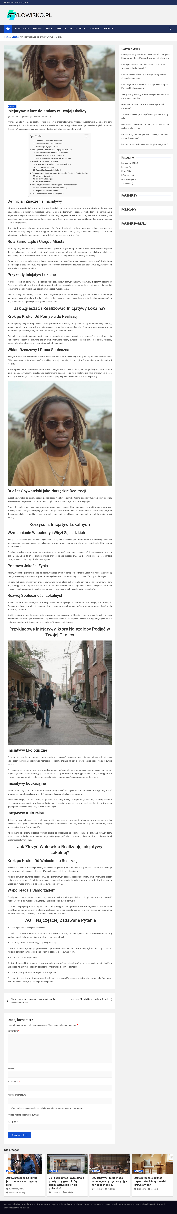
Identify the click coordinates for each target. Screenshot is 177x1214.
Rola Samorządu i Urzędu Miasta (49, 144)
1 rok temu (56, 1192)
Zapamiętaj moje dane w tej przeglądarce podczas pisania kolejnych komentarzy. (48, 1108)
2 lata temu (15, 117)
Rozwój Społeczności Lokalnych (48, 170)
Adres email (14, 1081)
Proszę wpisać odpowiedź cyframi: (23, 1115)
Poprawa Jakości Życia (45, 167)
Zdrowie (94, 28)
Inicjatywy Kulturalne (44, 182)
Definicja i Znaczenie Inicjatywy (49, 141)
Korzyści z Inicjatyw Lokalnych (45, 161)
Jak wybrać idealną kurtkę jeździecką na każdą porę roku (21, 1181)
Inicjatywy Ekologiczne (45, 176)
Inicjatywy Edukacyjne (44, 179)
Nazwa (11, 1068)
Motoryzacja (77, 28)
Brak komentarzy (43, 117)
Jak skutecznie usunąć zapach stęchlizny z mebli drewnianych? (150, 1181)
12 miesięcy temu (16, 1189)
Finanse (37, 28)
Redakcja (108, 28)
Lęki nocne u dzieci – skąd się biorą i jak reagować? (144, 144)
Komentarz (13, 1031)
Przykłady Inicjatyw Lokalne (47, 146)
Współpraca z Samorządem (47, 191)
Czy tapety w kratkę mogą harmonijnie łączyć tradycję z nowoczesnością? (109, 1181)
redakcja (28, 117)
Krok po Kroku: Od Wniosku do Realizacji (51, 188)
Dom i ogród (22, 28)
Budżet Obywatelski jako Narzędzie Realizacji (53, 158)
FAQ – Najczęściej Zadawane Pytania (47, 194)
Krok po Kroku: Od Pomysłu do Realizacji (52, 153)
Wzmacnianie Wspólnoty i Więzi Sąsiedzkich (53, 164)
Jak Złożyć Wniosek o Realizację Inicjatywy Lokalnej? (54, 185)
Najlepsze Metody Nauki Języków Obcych (89, 999)
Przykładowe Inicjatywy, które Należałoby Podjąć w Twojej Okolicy (60, 173)
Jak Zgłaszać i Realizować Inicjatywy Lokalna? (52, 150)
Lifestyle (61, 28)
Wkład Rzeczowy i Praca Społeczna (50, 155)
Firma (49, 28)
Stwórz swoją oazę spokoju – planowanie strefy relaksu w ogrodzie (33, 1001)
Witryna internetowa (17, 1095)
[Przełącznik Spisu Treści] (85, 136)
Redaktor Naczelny (17, 1192)
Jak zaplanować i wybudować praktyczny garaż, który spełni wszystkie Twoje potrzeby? (66, 1183)
